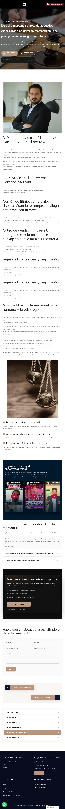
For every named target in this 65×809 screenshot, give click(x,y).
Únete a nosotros (8, 791)
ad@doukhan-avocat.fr (43, 765)
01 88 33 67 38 (40, 762)
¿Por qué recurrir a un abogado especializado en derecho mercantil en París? (30, 533)
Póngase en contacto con (11, 788)
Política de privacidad (40, 787)
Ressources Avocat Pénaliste (11, 795)
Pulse (4, 784)
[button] (18, 60)
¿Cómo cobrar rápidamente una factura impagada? (22, 561)
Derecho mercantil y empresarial (17, 732)
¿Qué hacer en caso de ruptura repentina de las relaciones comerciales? (29, 553)
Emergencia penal (12, 712)
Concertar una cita (19, 604)
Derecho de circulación (14, 737)
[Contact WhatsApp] (4, 804)
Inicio (2, 22)
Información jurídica (40, 784)
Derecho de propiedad (13, 727)
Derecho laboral (11, 722)
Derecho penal (11, 717)
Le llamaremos (39, 773)
